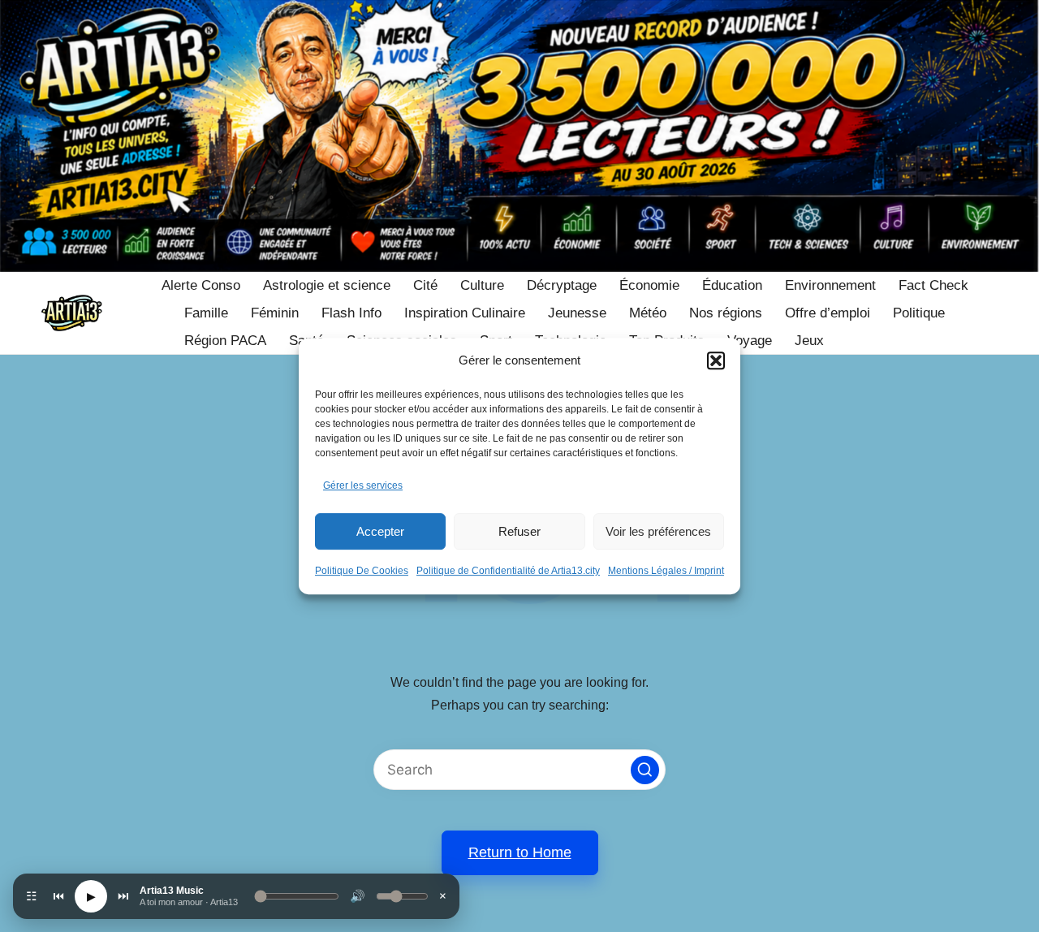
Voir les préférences (658, 531)
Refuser (519, 531)
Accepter (380, 531)
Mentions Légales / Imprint (666, 570)
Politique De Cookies (361, 570)
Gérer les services (363, 485)
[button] (716, 360)
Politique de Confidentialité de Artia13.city (508, 570)
